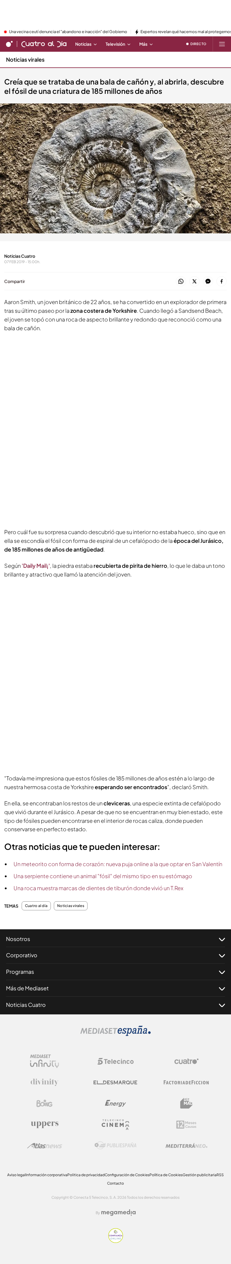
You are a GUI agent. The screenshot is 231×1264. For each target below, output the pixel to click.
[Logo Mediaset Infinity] (44, 1061)
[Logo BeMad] (186, 1103)
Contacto (115, 1183)
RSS (220, 1175)
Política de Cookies (166, 1175)
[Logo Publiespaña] (115, 1145)
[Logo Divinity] (44, 1082)
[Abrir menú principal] (222, 44)
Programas (20, 971)
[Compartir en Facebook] (221, 281)
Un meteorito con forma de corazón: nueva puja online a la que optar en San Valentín (118, 863)
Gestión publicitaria (200, 1175)
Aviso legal (16, 1175)
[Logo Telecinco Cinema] (115, 1124)
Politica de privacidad (86, 1175)
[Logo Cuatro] (186, 1061)
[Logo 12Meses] (186, 1125)
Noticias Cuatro (26, 1004)
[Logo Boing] (44, 1103)
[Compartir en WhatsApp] (181, 281)
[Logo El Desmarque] (115, 1082)
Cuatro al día (36, 906)
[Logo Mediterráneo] (186, 1145)
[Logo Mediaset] (115, 1034)
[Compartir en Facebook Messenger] (208, 281)
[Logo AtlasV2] (44, 1146)
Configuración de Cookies (127, 1175)
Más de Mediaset (27, 988)
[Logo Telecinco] (115, 1061)
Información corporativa (46, 1175)
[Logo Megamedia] (118, 1212)
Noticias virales (25, 59)
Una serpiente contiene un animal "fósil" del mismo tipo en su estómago (103, 875)
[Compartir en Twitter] (194, 281)
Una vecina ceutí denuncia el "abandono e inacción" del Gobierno (68, 31)
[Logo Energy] (115, 1103)
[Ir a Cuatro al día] (43, 43)
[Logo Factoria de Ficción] (186, 1082)
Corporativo (21, 955)
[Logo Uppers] (44, 1124)
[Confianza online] (115, 1241)
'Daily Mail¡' (36, 565)
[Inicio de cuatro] (9, 44)
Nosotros (18, 938)
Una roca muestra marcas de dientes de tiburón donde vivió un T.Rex (98, 887)
